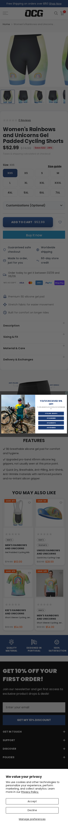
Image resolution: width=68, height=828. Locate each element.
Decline (32, 810)
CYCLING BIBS (51, 418)
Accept (32, 801)
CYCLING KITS (51, 423)
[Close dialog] (66, 393)
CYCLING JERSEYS (51, 413)
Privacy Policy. (30, 792)
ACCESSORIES (51, 427)
